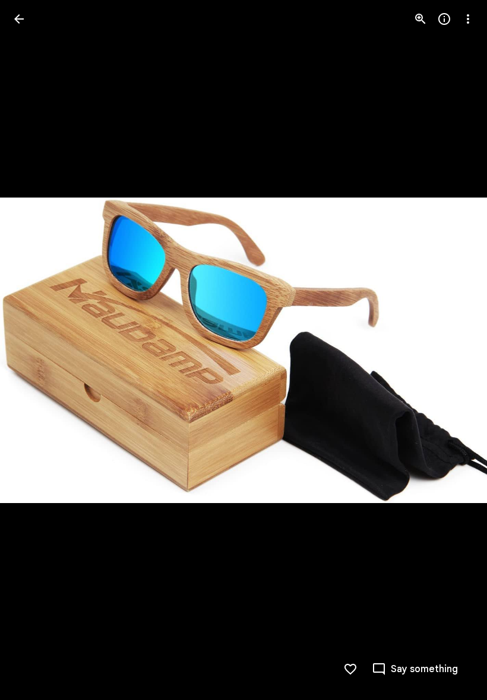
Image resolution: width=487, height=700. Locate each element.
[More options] (468, 19)
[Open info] (444, 19)
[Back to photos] (19, 19)
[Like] (350, 669)
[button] (33, 350)
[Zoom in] (420, 19)
